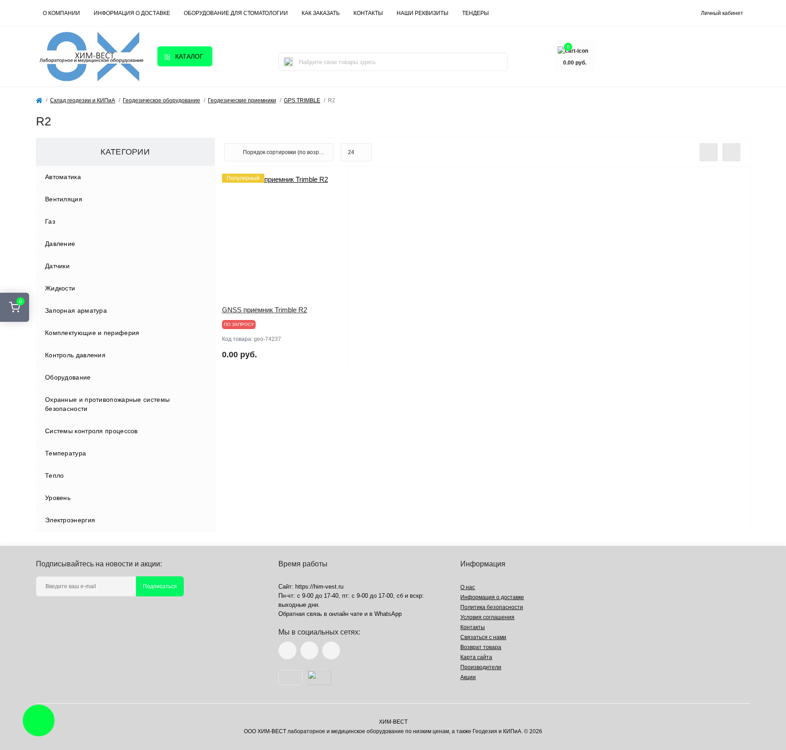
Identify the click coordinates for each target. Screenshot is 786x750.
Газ (50, 221)
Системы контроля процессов (91, 431)
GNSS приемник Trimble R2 (264, 310)
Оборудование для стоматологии (236, 13)
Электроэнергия (70, 520)
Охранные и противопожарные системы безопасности (107, 404)
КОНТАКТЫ (368, 13)
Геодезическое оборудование (161, 100)
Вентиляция (63, 199)
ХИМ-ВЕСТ (393, 722)
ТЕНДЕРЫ (475, 13)
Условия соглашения (487, 617)
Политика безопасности (491, 607)
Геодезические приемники (242, 100)
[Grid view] (731, 152)
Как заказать (321, 13)
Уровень (58, 497)
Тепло (54, 475)
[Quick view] (335, 180)
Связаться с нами (483, 637)
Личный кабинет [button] (722, 13)
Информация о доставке (132, 13)
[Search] (288, 62)
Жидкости (60, 288)
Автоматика (63, 176)
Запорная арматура (76, 310)
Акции (468, 677)
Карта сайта (476, 657)
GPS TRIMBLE (302, 100)
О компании (61, 13)
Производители (480, 667)
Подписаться (160, 586)
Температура (65, 453)
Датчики (57, 266)
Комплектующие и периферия (92, 332)
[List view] (709, 152)
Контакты (472, 627)
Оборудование (68, 377)
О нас (467, 587)
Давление (60, 243)
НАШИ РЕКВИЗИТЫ (422, 13)
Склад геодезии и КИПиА (82, 100)
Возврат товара (480, 647)
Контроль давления (75, 355)
